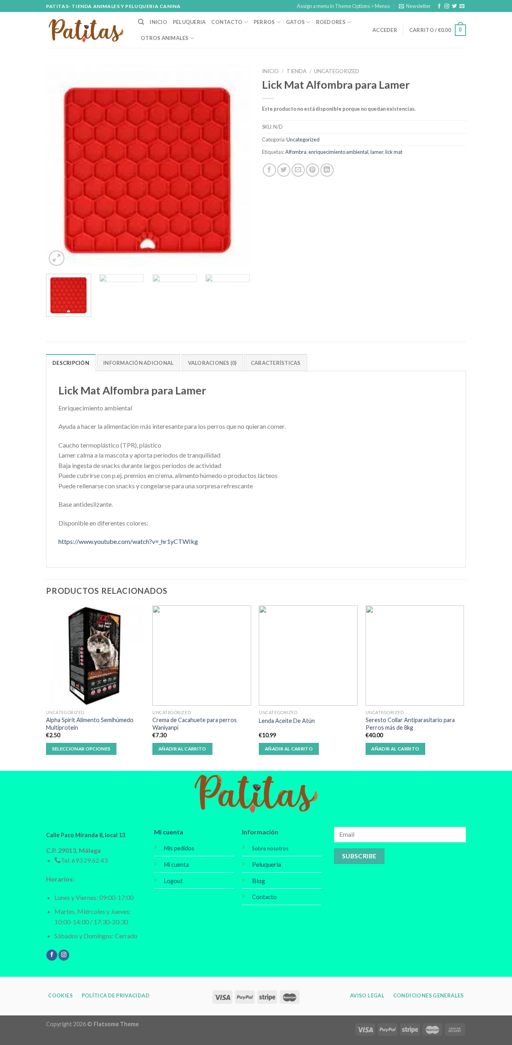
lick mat (393, 152)
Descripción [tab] (70, 363)
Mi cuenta (168, 832)
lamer (376, 152)
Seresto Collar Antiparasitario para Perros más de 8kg (410, 724)
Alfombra (295, 152)
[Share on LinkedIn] (327, 170)
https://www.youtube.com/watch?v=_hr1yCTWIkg (128, 541)
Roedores (331, 22)
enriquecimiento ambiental (338, 152)
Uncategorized (336, 71)
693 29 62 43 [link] (90, 860)
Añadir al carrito (182, 748)
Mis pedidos (179, 848)
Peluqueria (189, 22)
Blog (258, 880)
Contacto (226, 22)
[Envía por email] (298, 170)
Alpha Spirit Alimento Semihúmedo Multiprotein (90, 724)
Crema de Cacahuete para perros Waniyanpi (194, 724)
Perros (264, 22)
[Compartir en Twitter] (283, 170)
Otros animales (165, 38)
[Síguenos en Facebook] (439, 6)
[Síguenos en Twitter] (454, 6)
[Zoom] (56, 258)
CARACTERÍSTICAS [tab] (276, 363)
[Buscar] (141, 22)
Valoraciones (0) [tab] (212, 363)
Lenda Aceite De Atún (287, 720)
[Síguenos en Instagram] (446, 6)
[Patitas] (86, 30)
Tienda (296, 71)
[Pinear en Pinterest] (312, 170)
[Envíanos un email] (462, 6)
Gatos (295, 22)
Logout (173, 881)
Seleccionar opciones (81, 748)
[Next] (236, 165)
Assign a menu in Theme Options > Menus (343, 6)
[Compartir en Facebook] (269, 170)
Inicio (158, 22)
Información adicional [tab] (138, 363)
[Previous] (60, 165)
